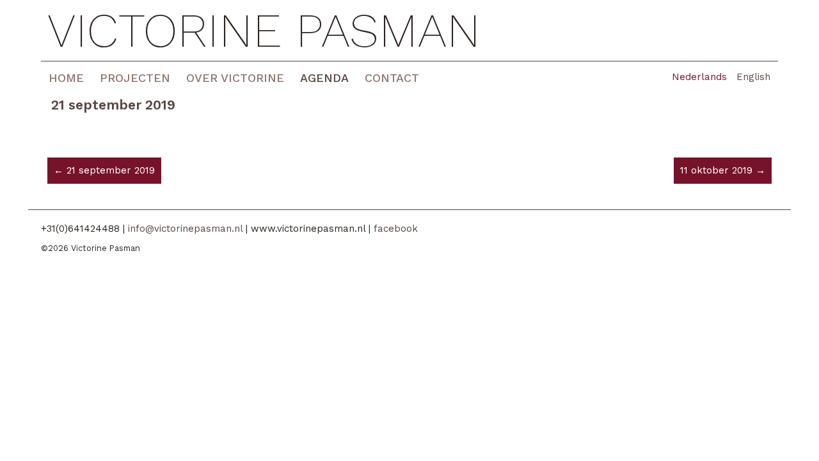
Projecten (135, 78)
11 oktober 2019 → (722, 170)
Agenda (324, 78)
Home (66, 78)
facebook (396, 228)
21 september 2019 (113, 105)
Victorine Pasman (264, 30)
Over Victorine (235, 78)
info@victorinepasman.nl (185, 228)
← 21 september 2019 (104, 170)
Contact (392, 78)
